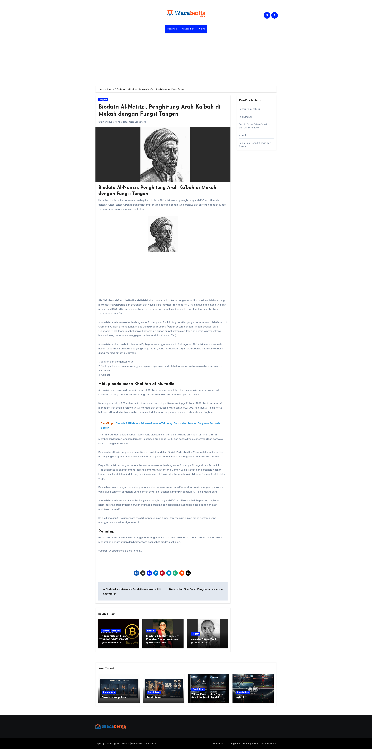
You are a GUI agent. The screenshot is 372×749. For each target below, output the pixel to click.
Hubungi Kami (269, 743)
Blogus (135, 743)
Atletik (242, 135)
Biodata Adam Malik (204, 639)
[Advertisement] (186, 57)
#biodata (122, 122)
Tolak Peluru (246, 116)
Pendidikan (187, 29)
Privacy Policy (251, 743)
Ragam (103, 100)
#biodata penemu (137, 122)
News (202, 29)
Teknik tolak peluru (249, 109)
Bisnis (106, 631)
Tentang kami (233, 743)
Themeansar (149, 743)
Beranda (172, 29)
